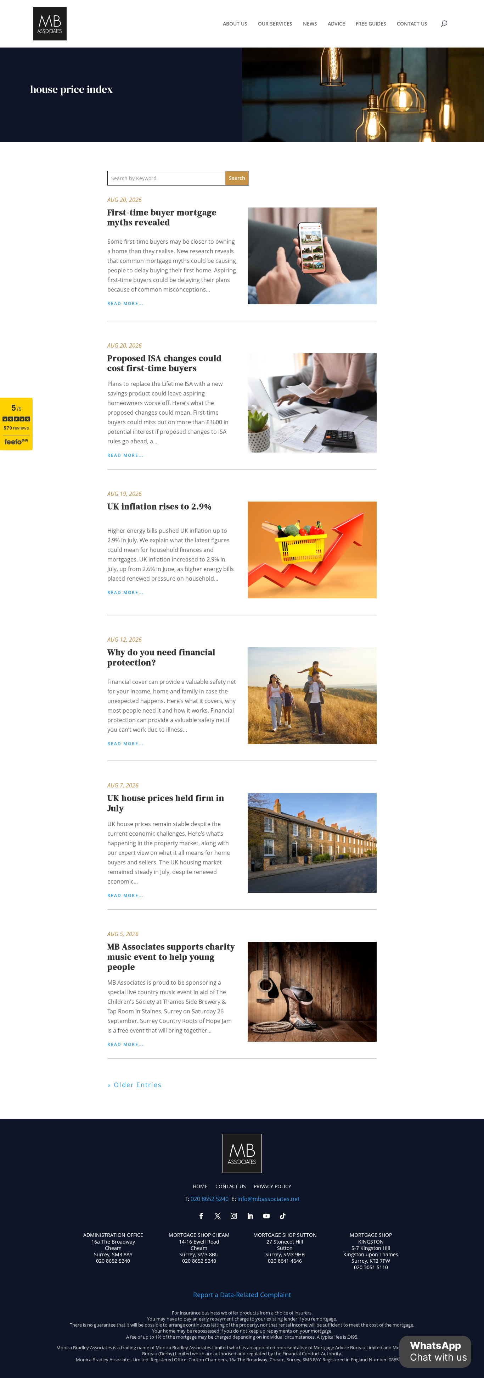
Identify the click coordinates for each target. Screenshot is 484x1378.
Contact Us (230, 1186)
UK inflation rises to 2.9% (159, 506)
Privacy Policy (272, 1186)
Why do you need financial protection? (161, 657)
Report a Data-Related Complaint (242, 1294)
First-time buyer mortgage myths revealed (161, 217)
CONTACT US (412, 23)
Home (200, 1186)
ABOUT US (235, 23)
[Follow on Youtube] (266, 1216)
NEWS (310, 23)
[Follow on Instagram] (233, 1216)
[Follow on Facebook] (201, 1216)
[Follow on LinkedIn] (250, 1216)
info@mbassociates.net (268, 1199)
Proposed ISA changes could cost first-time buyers (164, 363)
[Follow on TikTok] (282, 1216)
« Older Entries (134, 1084)
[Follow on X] (217, 1216)
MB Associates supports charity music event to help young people (171, 957)
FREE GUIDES (371, 23)
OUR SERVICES (275, 23)
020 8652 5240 (210, 1199)
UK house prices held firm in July (165, 803)
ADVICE (336, 23)
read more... (125, 303)
